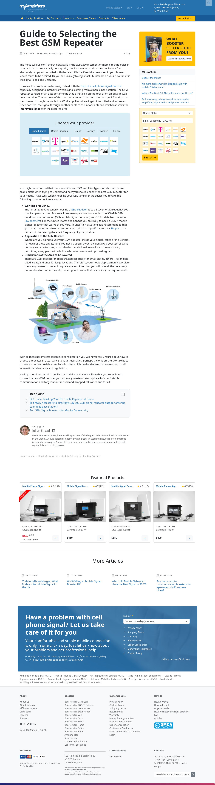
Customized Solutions (76, 741)
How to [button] (67, 18)
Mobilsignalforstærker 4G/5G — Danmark (41, 682)
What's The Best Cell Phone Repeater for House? (167, 93)
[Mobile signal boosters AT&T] (45, 141)
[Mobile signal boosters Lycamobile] (45, 150)
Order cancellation (119, 724)
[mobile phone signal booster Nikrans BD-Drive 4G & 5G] (174, 506)
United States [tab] (39, 130)
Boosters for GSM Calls (76, 701)
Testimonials (116, 756)
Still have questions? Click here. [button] (175, 659)
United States (113, 7)
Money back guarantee (121, 718)
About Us (24, 701)
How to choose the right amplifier (172, 711)
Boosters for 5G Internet (77, 708)
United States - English (34, 729)
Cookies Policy (134, 653)
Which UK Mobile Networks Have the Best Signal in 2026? (129, 582)
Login (112, 734)
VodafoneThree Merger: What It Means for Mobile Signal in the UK (40, 584)
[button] (209, 3)
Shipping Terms (135, 632)
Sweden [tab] (104, 130)
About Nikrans (27, 704)
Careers (24, 714)
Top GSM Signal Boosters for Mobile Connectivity (59, 410)
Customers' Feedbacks (121, 728)
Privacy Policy (134, 627)
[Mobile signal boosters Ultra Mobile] (65, 160)
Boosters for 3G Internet (77, 711)
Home (22, 456)
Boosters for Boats (74, 721)
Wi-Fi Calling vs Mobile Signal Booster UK (84, 582)
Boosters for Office (74, 728)
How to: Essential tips (48, 456)
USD (139, 7)
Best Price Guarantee (120, 721)
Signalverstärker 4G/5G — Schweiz (81, 678)
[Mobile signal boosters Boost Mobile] (84, 141)
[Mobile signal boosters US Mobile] (74, 160)
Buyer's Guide (161, 708)
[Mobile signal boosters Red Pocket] (74, 150)
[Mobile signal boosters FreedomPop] (104, 141)
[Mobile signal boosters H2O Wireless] (35, 150)
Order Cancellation (137, 644)
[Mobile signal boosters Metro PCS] (55, 150)
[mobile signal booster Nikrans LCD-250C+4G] (130, 506)
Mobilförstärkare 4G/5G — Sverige (119, 678)
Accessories (71, 738)
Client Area (118, 18)
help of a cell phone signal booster (101, 86)
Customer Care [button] (85, 18)
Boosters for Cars (74, 718)
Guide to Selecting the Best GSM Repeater (80, 456)
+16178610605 (164, 7)
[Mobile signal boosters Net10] (65, 150)
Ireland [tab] (77, 130)
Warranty (132, 636)
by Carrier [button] (53, 18)
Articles (31, 456)
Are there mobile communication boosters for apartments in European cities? (174, 585)
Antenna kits (71, 734)
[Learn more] (55, 538)
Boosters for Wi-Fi (74, 714)
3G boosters (32, 221)
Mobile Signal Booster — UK (78, 675)
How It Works (161, 701)
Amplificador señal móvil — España (153, 675)
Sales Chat (77, 659)
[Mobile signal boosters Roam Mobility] (84, 150)
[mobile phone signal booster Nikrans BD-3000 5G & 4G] (41, 506)
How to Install (161, 704)
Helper (115, 228)
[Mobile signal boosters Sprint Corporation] (65, 141)
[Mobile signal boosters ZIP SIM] (94, 160)
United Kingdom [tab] (59, 130)
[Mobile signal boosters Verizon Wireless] (35, 141)
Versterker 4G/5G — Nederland (155, 678)
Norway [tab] (91, 130)
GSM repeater (79, 209)
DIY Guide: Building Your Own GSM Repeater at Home (62, 399)
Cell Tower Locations (75, 744)
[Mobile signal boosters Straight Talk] (104, 150)
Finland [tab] (117, 130)
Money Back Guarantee (139, 648)
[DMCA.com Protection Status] (163, 725)
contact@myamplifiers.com (170, 4)
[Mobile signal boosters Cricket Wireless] (94, 141)
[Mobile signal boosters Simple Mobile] (94, 150)
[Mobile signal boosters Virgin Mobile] (84, 160)
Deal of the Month (151, 77)
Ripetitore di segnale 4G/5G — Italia (114, 675)
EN (128, 7)
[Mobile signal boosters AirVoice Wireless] (74, 141)
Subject (128, 615)
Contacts (104, 18)
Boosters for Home (74, 724)
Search (148, 157)
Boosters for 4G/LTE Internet (79, 704)
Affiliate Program (28, 708)
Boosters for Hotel (74, 731)
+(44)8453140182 (37, 659)
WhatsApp (162, 10)
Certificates (25, 711)
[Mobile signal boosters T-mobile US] (55, 141)
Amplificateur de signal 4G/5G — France (41, 675)
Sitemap (24, 718)
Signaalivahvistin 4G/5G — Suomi (82, 682)
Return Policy (134, 640)
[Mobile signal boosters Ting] (113, 150)
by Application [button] (34, 18)
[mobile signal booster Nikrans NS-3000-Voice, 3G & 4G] (85, 506)
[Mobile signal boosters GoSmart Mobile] (113, 141)
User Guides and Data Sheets (124, 731)
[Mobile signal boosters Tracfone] (55, 160)
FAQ (156, 714)
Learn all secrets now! (179, 58)
